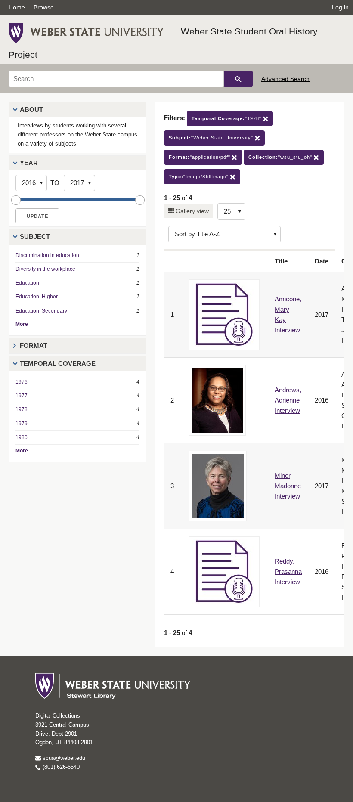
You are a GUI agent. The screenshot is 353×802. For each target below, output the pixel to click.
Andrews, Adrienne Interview (288, 400)
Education (27, 283)
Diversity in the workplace (45, 269)
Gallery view (191, 210)
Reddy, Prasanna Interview (288, 571)
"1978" (227, 118)
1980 (21, 437)
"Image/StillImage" (199, 176)
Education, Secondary (41, 311)
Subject (35, 236)
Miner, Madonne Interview (288, 486)
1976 (21, 382)
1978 (21, 409)
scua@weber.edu (63, 758)
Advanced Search (285, 78)
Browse (44, 7)
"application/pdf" (200, 157)
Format (33, 345)
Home (17, 7)
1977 (21, 396)
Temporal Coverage (58, 363)
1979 (21, 424)
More (21, 324)
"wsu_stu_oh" (281, 157)
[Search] (238, 79)
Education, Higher (36, 297)
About (31, 109)
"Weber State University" (212, 137)
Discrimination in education (47, 255)
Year (29, 163)
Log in (340, 7)
